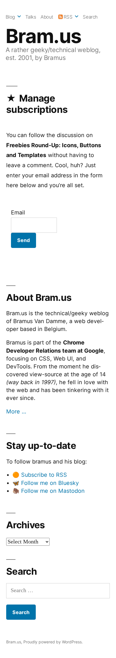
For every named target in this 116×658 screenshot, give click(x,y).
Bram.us (43, 36)
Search (90, 17)
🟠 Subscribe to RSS (39, 474)
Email (18, 212)
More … (16, 411)
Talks (30, 17)
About (47, 17)
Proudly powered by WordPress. (53, 641)
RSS (68, 17)
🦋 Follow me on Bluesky (45, 483)
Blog (10, 17)
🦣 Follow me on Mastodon (48, 490)
